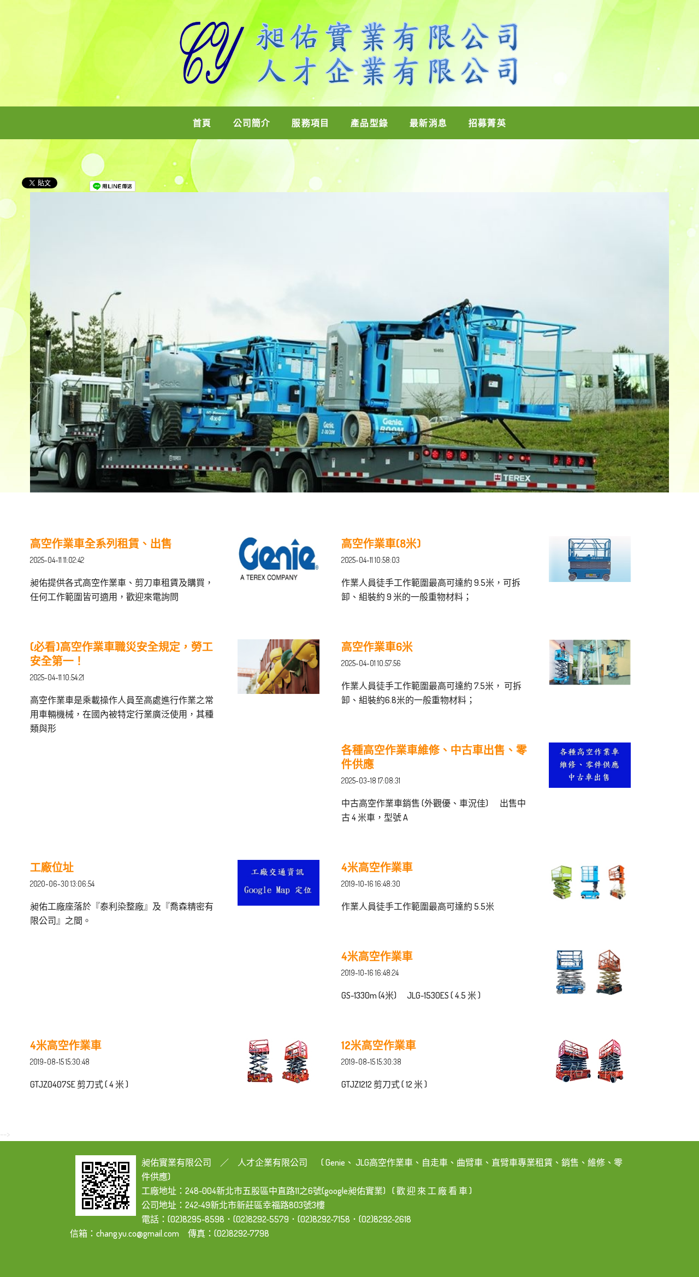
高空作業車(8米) (381, 543)
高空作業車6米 (377, 646)
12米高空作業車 (378, 1045)
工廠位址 (52, 867)
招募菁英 (487, 122)
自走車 (435, 1162)
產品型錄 (369, 122)
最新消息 (428, 122)
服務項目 (310, 122)
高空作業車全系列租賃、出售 (101, 543)
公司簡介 (252, 122)
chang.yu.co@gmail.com (137, 1233)
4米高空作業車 (377, 867)
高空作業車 (391, 1162)
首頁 (202, 122)
